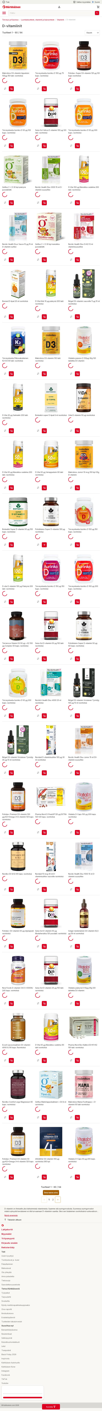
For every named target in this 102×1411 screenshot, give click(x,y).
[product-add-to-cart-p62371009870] (77, 544)
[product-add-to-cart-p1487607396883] (11, 202)
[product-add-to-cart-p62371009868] (11, 715)
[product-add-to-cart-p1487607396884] (44, 259)
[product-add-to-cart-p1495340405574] (77, 889)
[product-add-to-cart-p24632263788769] (77, 430)
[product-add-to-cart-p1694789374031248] (11, 1117)
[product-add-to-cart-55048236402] (11, 601)
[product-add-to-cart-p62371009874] (77, 145)
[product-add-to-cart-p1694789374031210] (11, 889)
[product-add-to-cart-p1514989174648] (77, 772)
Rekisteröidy (7, 1247)
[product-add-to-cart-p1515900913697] (11, 259)
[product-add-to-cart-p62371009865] (11, 373)
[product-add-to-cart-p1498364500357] (44, 658)
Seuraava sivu (51, 1192)
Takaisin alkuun (14, 1220)
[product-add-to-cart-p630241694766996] (44, 544)
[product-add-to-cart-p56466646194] (44, 832)
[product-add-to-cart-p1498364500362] (44, 1003)
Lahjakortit (7, 1229)
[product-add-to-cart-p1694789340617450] (77, 946)
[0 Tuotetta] (98, 6)
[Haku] (97, 13)
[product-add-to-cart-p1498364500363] (44, 145)
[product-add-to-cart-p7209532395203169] (44, 373)
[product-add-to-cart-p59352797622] (44, 772)
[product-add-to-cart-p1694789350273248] (44, 1060)
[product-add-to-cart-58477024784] (11, 544)
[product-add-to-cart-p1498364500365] (44, 946)
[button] (82, 2)
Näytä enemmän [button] (11, 1215)
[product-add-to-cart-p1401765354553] (11, 430)
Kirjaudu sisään (9, 1243)
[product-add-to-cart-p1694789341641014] (11, 145)
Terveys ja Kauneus (10, 20)
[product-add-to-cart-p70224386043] (11, 772)
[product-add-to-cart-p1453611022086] (77, 373)
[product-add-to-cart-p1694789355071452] (77, 1117)
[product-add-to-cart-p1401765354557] (44, 316)
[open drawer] (4, 13)
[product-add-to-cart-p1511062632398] (77, 259)
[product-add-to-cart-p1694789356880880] (44, 889)
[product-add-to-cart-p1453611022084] (77, 1003)
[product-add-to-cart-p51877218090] (11, 316)
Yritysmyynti (7, 1238)
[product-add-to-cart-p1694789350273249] (44, 487)
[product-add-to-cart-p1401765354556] (11, 487)
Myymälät (6, 1234)
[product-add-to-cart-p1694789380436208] (11, 832)
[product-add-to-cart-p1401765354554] (77, 202)
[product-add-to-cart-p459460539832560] (77, 487)
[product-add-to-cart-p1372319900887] (44, 430)
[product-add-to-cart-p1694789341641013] (44, 88)
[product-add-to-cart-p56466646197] (77, 1060)
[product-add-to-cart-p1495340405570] (44, 202)
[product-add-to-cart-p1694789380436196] (11, 1177)
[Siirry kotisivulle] (11, 6)
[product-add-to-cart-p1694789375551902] (11, 1003)
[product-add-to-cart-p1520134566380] (77, 1177)
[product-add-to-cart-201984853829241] (44, 1117)
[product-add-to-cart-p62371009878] (44, 601)
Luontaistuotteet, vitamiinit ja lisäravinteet (37, 20)
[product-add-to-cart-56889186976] (44, 715)
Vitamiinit (60, 20)
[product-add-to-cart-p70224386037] (77, 316)
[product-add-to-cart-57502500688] (77, 832)
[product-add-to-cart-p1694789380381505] (11, 1060)
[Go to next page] (58, 1200)
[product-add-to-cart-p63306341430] (77, 658)
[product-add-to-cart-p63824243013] (11, 658)
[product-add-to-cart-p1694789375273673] (44, 1177)
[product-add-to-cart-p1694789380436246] (77, 88)
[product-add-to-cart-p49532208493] (11, 946)
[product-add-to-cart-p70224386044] (77, 715)
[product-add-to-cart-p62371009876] (77, 601)
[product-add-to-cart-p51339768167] (11, 88)
